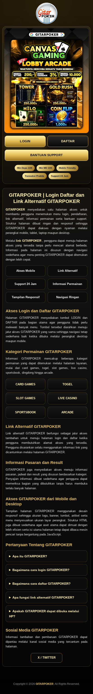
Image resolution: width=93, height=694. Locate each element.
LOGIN (25, 141)
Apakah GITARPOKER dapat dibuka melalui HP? (44, 613)
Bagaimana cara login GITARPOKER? (41, 570)
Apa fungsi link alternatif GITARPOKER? (43, 597)
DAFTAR (67, 141)
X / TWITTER (47, 657)
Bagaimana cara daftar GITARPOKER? (41, 583)
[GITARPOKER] (46, 13)
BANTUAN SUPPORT (46, 155)
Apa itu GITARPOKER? (29, 556)
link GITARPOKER (29, 240)
